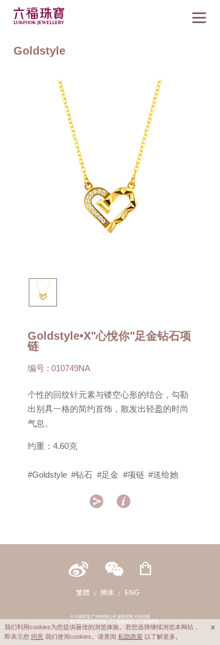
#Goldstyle (47, 474)
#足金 (107, 474)
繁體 (83, 593)
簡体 (107, 593)
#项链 (133, 474)
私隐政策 (130, 636)
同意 (37, 636)
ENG (132, 593)
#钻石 (82, 474)
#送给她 (163, 474)
